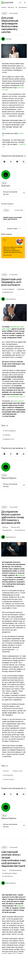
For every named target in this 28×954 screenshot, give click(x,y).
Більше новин (12, 228)
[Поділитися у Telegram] (4, 161)
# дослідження (7, 530)
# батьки (5, 527)
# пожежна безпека (15, 870)
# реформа (20, 289)
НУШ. (4, 129)
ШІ (16, 7)
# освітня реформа (8, 289)
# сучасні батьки (20, 530)
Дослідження (23, 7)
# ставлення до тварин (9, 873)
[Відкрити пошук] (20, 2)
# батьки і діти (15, 527)
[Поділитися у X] (11, 161)
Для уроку (11, 7)
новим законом (18, 401)
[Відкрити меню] (25, 2)
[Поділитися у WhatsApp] (23, 161)
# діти (4, 870)
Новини (3, 7)
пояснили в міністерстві (16, 396)
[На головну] (7, 2)
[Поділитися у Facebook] (17, 161)
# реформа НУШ (7, 292)
